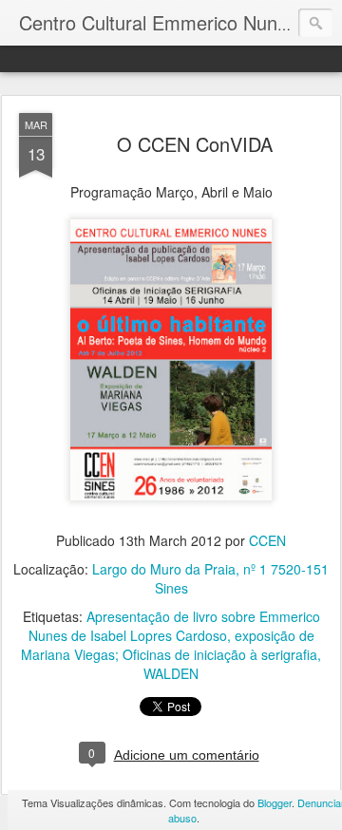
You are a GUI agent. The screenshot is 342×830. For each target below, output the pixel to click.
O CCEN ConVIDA (195, 144)
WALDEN (171, 673)
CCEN (267, 540)
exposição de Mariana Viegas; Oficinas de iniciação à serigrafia (169, 645)
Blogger (274, 802)
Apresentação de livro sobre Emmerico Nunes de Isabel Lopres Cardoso (174, 626)
